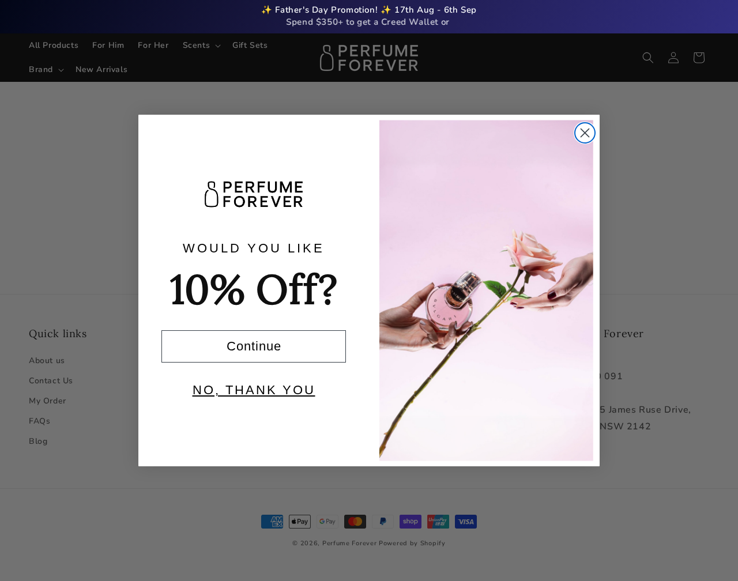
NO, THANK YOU (254, 390)
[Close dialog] (585, 133)
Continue (254, 346)
